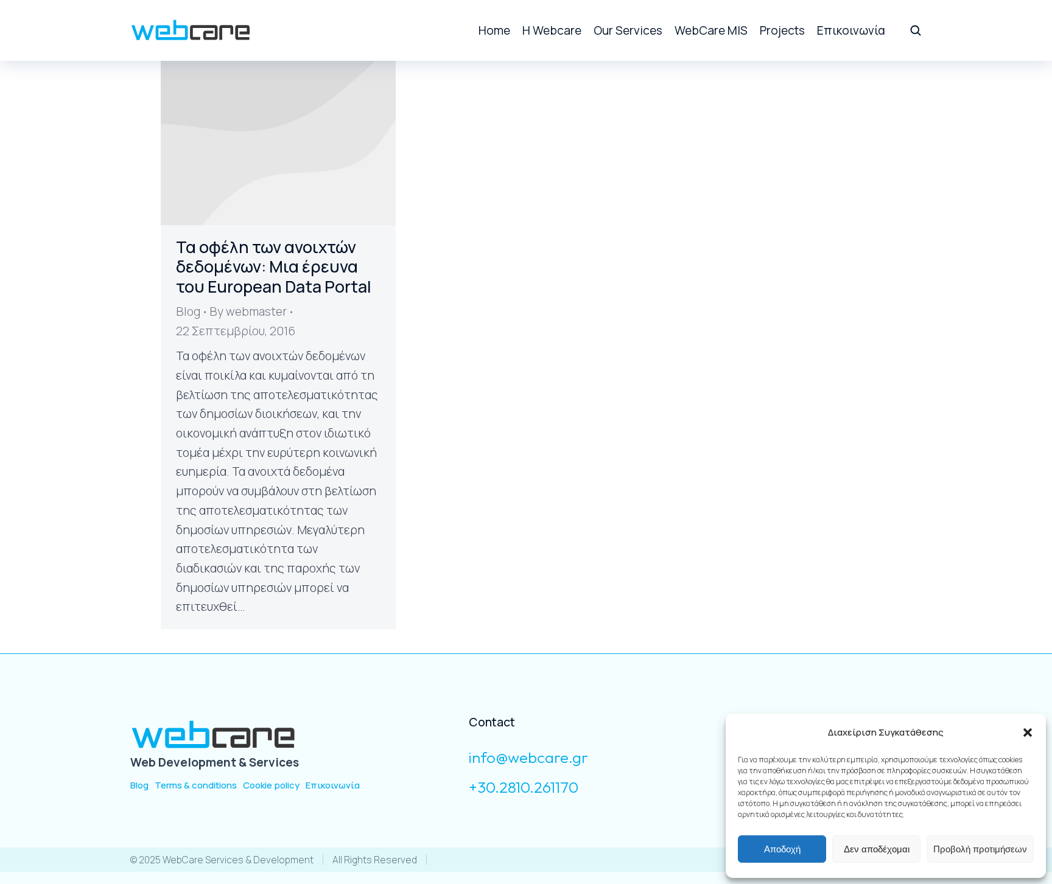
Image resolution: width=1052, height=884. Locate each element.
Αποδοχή (782, 849)
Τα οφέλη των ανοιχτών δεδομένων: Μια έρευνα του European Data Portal (273, 266)
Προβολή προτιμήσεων (980, 849)
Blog (188, 311)
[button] (1028, 732)
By (248, 311)
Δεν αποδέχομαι (877, 849)
